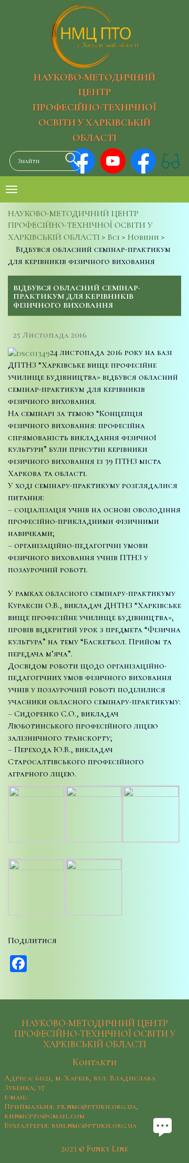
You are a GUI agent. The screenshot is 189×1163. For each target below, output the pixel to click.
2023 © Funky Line (94, 1149)
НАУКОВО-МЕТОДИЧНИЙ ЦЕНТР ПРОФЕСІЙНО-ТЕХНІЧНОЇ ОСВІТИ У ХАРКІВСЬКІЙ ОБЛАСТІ (94, 107)
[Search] (70, 160)
